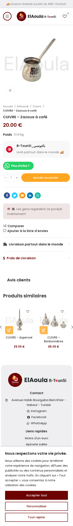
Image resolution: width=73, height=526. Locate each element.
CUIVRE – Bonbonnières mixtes (53, 341)
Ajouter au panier (45, 178)
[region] (36, 486)
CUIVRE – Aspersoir (19, 337)
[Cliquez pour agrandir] (10, 90)
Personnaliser (37, 506)
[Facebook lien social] (7, 195)
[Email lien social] (22, 195)
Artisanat (23, 106)
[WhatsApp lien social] (38, 195)
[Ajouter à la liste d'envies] (27, 311)
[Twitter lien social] (15, 195)
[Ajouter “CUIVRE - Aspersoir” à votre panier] (9, 330)
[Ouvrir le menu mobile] (7, 16)
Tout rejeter (36, 517)
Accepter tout (36, 495)
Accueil (8, 106)
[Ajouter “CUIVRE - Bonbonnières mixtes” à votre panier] (44, 330)
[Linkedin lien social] (30, 195)
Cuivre (37, 106)
